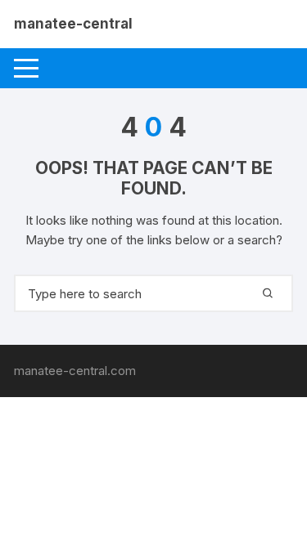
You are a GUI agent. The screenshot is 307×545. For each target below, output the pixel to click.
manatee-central (73, 24)
